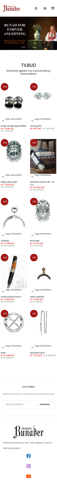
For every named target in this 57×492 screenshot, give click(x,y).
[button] (13, 119)
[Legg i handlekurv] (3, 120)
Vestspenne (36, 126)
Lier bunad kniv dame (11, 296)
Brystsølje (34, 240)
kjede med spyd (37, 352)
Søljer (3, 352)
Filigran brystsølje (9, 182)
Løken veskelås (37, 296)
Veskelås (5, 240)
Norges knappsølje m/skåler (13, 126)
